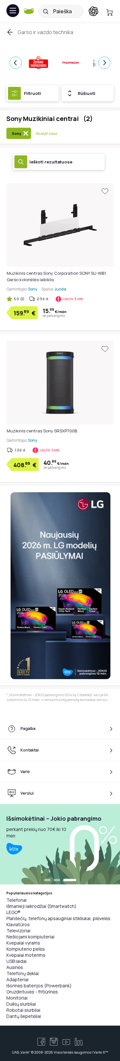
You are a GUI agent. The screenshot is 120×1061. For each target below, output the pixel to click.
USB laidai (16, 961)
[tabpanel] (60, 844)
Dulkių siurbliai (21, 1004)
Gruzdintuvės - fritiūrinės (32, 992)
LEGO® (13, 912)
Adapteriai (17, 979)
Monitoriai (17, 998)
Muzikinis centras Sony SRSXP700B (42, 431)
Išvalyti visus (46, 133)
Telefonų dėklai (22, 973)
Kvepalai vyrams (23, 943)
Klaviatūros (18, 924)
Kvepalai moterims (25, 955)
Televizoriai (18, 930)
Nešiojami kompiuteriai (30, 937)
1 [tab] (47, 880)
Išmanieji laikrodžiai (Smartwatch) (41, 906)
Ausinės (14, 967)
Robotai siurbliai (23, 1010)
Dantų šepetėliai (23, 1016)
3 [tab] (69, 880)
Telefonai (16, 900)
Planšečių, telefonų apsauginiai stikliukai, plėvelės (58, 918)
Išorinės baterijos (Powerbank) (39, 986)
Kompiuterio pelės (25, 949)
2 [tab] (57, 880)
